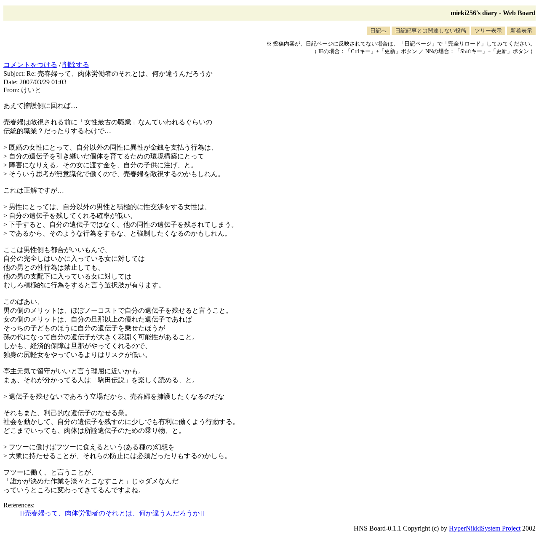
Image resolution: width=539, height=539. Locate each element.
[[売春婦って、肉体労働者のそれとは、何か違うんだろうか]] (112, 513)
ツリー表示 (488, 30)
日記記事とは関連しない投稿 (430, 30)
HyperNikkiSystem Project (484, 528)
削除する (75, 64)
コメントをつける (30, 64)
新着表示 (521, 30)
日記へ (378, 30)
